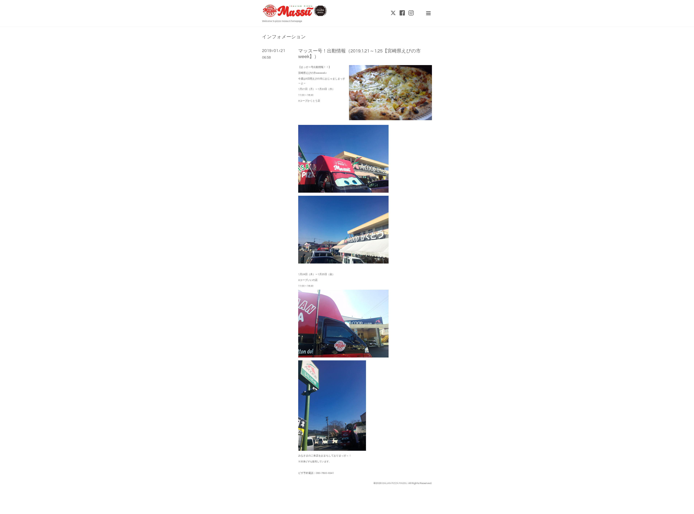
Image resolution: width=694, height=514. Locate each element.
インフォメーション (284, 37)
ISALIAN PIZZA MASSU (394, 483)
